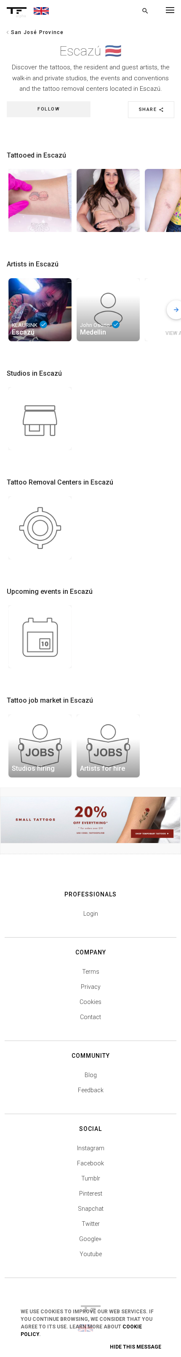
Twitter (91, 1223)
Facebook (90, 1163)
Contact (90, 1017)
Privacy (91, 986)
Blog (91, 1075)
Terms (90, 971)
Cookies (90, 1002)
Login (90, 913)
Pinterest (90, 1193)
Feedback (91, 1090)
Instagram (90, 1148)
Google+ (90, 1239)
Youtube (91, 1254)
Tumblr (90, 1178)
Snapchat (91, 1208)
